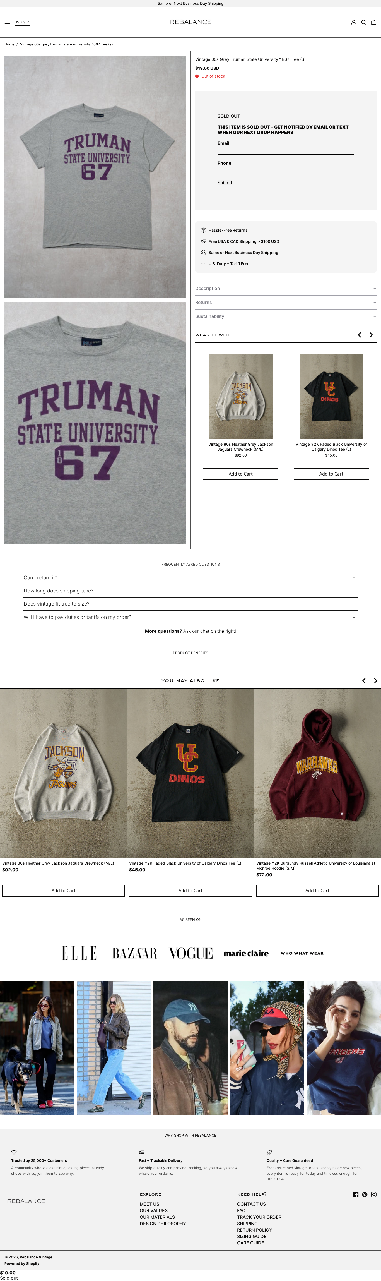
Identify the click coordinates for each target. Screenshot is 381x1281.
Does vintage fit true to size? (57, 604)
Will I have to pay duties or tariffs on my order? (77, 617)
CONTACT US (251, 1204)
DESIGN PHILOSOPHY (163, 1223)
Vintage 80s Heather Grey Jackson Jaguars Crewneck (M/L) (240, 447)
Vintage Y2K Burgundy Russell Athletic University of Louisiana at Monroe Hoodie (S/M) (315, 865)
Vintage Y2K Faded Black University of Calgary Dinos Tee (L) (331, 447)
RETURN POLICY (254, 1230)
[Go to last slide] (359, 334)
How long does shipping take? (58, 591)
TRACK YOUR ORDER (259, 1217)
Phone (225, 163)
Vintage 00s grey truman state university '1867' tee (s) (66, 44)
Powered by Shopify (22, 1263)
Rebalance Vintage (36, 1257)
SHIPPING (247, 1223)
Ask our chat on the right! (209, 631)
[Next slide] (371, 334)
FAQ (241, 1210)
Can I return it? (40, 577)
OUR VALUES (154, 1210)
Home (9, 44)
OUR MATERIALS (157, 1217)
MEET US (149, 1204)
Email (223, 143)
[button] (363, 22)
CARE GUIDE (250, 1243)
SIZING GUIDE (252, 1236)
